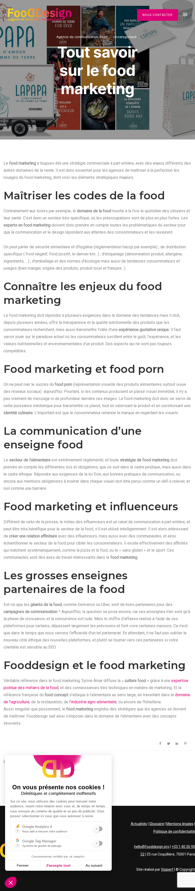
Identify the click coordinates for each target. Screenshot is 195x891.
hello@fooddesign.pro (151, 847)
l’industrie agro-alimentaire (93, 702)
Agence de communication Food (82, 37)
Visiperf (167, 869)
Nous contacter (157, 15)
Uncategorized (124, 37)
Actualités (139, 824)
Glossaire (156, 824)
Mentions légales (179, 824)
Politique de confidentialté (174, 831)
